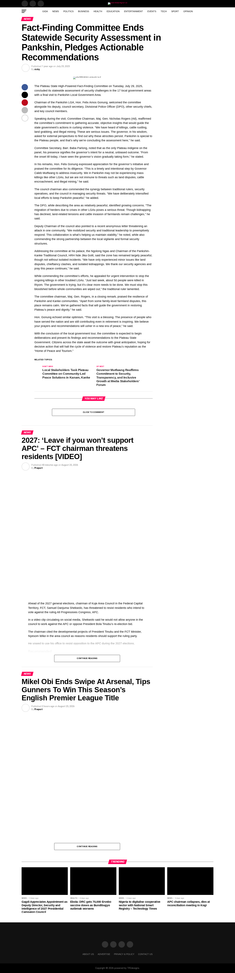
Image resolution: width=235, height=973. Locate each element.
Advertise (104, 954)
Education (113, 11)
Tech (164, 11)
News (55, 11)
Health (98, 11)
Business (83, 11)
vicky (37, 69)
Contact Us (145, 954)
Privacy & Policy (124, 954)
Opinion (188, 11)
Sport (175, 11)
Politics (68, 11)
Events (151, 11)
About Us (88, 954)
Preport (38, 468)
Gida (45, 11)
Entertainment (133, 11)
